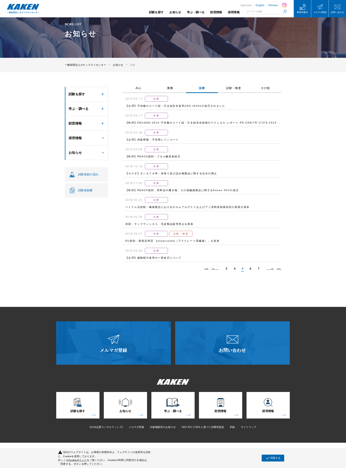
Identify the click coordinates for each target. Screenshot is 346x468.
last (278, 268)
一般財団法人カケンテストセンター (85, 64)
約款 (232, 427)
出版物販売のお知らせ (163, 427)
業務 (170, 88)
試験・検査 (233, 88)
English (260, 5)
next (270, 268)
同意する (272, 458)
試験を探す (156, 12)
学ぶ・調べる (196, 12)
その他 (265, 88)
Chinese (273, 5)
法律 (202, 88)
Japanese (246, 5)
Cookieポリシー (77, 460)
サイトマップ (248, 427)
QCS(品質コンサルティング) (106, 427)
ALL (138, 88)
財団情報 (216, 12)
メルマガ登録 (136, 427)
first (206, 268)
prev (215, 268)
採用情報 (234, 12)
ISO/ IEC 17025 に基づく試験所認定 (202, 427)
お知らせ (175, 12)
